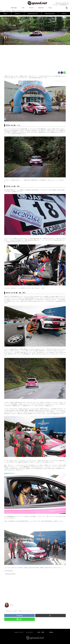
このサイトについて (18, 632)
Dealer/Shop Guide (50, 13)
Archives (64, 13)
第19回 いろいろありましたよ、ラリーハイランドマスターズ (27, 33)
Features (17, 13)
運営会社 (51, 632)
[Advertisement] (35, 58)
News (5, 13)
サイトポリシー (29, 632)
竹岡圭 (11, 37)
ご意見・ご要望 (40, 632)
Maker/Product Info (33, 13)
